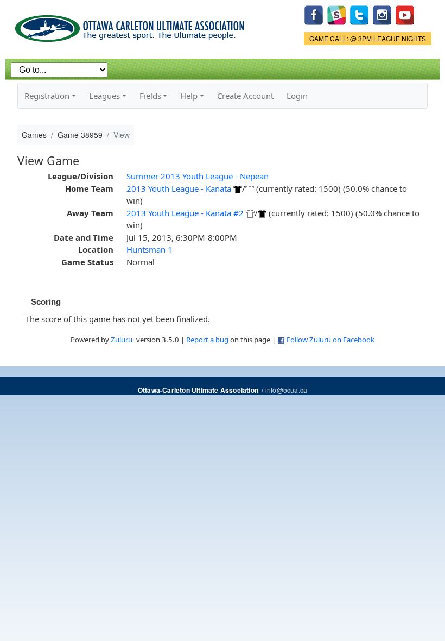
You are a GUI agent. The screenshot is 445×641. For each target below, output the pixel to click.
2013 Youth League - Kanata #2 (185, 213)
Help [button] (189, 95)
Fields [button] (150, 95)
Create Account (245, 95)
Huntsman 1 (149, 249)
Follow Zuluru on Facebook (330, 339)
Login (297, 95)
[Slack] (336, 13)
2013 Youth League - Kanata (178, 188)
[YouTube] (405, 13)
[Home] (131, 24)
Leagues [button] (104, 95)
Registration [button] (46, 95)
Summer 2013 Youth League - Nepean (197, 176)
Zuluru (121, 339)
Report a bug (207, 339)
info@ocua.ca (286, 389)
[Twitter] (359, 13)
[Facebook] (313, 13)
